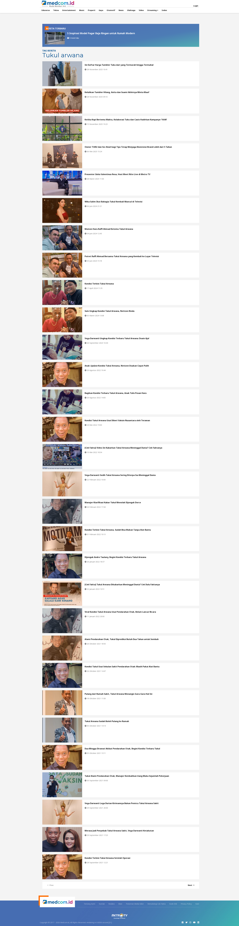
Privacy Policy (186, 904)
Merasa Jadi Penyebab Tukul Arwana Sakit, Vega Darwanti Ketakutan (119, 830)
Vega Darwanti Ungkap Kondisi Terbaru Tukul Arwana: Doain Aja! (117, 338)
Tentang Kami (89, 904)
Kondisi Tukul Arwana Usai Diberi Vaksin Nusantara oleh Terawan (117, 420)
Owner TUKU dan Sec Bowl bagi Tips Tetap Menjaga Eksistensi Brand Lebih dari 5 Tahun (128, 147)
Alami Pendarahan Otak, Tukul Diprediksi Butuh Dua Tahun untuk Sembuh (122, 639)
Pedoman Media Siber (135, 904)
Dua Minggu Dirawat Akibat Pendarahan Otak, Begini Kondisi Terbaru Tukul (122, 748)
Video (141, 10)
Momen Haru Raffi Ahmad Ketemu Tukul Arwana (109, 229)
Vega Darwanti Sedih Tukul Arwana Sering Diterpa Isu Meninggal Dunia (120, 475)
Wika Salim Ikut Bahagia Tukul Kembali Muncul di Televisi (113, 201)
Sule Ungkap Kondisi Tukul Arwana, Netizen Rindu (109, 311)
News (121, 10)
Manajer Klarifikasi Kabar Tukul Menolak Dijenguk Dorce (113, 502)
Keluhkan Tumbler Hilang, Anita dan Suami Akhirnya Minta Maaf (117, 92)
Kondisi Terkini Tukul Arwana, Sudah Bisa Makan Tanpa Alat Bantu (118, 529)
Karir (197, 904)
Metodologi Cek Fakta (157, 904)
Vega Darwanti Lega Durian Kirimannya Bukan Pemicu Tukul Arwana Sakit (122, 803)
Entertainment (69, 10)
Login (195, 6)
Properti (91, 10)
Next (190, 885)
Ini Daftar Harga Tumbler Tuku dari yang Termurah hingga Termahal (119, 65)
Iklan (120, 904)
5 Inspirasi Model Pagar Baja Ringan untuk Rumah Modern (101, 33)
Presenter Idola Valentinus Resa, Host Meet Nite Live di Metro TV (117, 174)
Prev (52, 885)
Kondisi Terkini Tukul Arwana (99, 283)
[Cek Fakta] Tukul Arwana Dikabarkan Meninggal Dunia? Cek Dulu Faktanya (122, 584)
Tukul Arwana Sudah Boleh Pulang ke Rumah (107, 721)
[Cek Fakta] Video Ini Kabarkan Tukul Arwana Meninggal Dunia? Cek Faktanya (123, 447)
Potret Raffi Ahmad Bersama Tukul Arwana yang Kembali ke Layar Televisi (122, 256)
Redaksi (111, 904)
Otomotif (111, 10)
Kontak (102, 904)
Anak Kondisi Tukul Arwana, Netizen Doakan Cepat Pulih (117, 365)
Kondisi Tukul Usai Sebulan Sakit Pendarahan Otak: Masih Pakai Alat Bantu (122, 666)
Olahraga (131, 10)
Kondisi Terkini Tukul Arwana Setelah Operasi (107, 858)
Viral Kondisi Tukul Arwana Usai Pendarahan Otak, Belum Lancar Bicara (120, 611)
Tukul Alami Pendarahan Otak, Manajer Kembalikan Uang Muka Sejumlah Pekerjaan (127, 776)
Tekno (56, 10)
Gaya (101, 10)
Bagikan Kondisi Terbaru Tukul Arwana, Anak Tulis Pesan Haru (116, 393)
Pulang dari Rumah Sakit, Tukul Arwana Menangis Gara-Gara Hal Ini (118, 694)
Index (164, 10)
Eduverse (46, 10)
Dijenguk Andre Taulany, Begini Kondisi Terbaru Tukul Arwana (115, 557)
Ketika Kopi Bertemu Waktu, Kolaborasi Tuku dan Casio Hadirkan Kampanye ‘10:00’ (126, 119)
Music (81, 10)
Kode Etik (173, 904)
